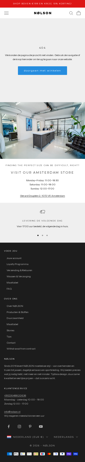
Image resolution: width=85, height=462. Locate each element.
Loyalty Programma (17, 264)
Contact (11, 342)
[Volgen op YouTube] (41, 426)
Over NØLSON (15, 305)
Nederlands (64, 437)
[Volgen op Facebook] (9, 426)
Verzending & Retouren (19, 270)
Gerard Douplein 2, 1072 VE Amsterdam (42, 195)
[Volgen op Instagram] (19, 426)
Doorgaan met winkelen (42, 70)
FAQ (9, 288)
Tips (9, 336)
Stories (10, 330)
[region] (42, 218)
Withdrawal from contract (21, 348)
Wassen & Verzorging (19, 276)
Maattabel (12, 282)
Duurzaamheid (15, 318)
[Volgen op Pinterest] (30, 426)
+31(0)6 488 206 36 (15, 395)
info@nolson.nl (12, 411)
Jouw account (14, 258)
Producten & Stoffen (17, 312)
